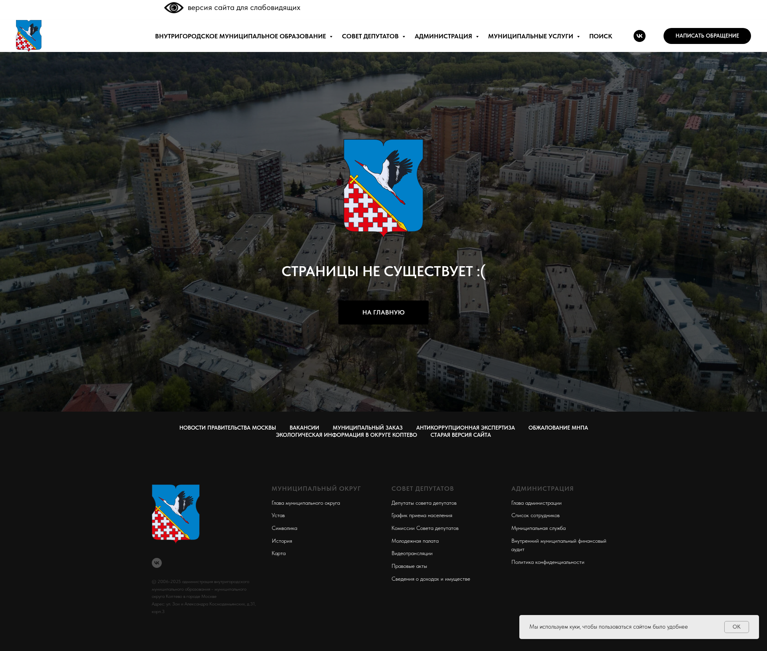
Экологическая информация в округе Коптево (346, 435)
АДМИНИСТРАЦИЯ (444, 36)
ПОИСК (600, 36)
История (282, 541)
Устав (278, 515)
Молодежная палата (415, 541)
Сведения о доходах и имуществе (430, 578)
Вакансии (304, 427)
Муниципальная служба (538, 528)
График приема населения (421, 515)
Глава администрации (536, 503)
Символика (284, 528)
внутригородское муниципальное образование (241, 36)
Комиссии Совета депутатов (425, 528)
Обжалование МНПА (558, 427)
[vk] (640, 36)
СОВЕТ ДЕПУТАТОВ (371, 36)
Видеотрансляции (412, 553)
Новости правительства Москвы (227, 427)
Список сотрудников (535, 515)
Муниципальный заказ (368, 427)
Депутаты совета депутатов (424, 503)
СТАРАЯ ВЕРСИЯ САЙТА (461, 435)
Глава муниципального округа (306, 503)
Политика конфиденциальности (547, 562)
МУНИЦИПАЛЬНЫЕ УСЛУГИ (531, 36)
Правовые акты (409, 566)
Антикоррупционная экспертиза (465, 427)
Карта (279, 553)
